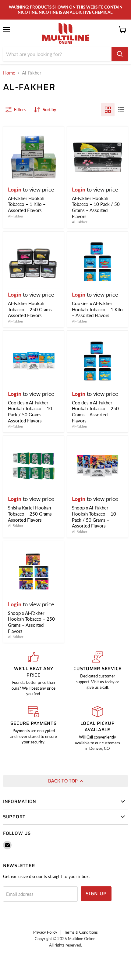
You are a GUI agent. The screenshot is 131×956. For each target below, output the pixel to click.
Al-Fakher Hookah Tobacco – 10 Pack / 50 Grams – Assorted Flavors (96, 207)
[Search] (120, 54)
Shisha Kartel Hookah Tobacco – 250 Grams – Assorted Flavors (32, 513)
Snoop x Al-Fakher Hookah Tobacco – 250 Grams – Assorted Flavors (31, 622)
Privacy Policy (45, 932)
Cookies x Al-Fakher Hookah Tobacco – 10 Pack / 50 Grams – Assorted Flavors (30, 411)
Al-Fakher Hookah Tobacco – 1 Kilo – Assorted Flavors (27, 204)
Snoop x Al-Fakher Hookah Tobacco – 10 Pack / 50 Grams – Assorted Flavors (94, 516)
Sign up (96, 893)
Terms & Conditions (81, 932)
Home (9, 72)
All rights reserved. (65, 945)
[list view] (121, 109)
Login (14, 189)
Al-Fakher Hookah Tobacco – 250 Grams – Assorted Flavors (32, 309)
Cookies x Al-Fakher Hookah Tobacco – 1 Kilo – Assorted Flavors (97, 309)
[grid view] (108, 109)
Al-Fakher (15, 216)
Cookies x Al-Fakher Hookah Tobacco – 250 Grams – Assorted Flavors (95, 411)
